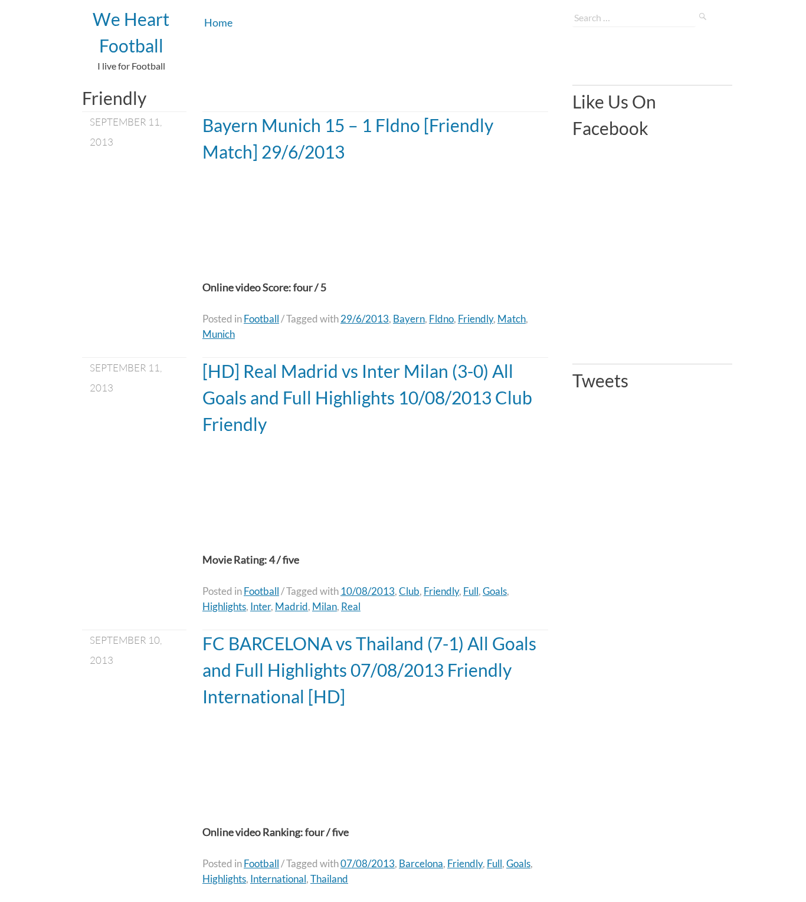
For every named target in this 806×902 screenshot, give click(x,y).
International (278, 879)
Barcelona (421, 863)
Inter (260, 606)
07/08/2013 (367, 863)
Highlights (224, 606)
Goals (495, 591)
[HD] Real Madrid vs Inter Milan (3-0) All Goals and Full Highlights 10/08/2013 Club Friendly (367, 397)
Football (261, 318)
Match (511, 318)
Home (218, 22)
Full (471, 591)
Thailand (329, 879)
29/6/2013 (364, 318)
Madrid (291, 606)
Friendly (475, 318)
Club (409, 591)
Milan (324, 606)
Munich (218, 334)
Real (351, 606)
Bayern (409, 318)
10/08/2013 (367, 591)
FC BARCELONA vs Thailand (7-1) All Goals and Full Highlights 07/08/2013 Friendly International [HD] (369, 670)
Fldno (441, 318)
